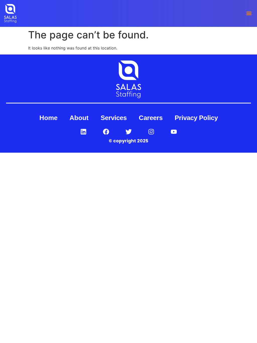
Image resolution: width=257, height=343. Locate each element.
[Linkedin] (83, 131)
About (79, 118)
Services (114, 118)
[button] (249, 13)
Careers (151, 118)
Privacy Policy (196, 118)
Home (48, 118)
